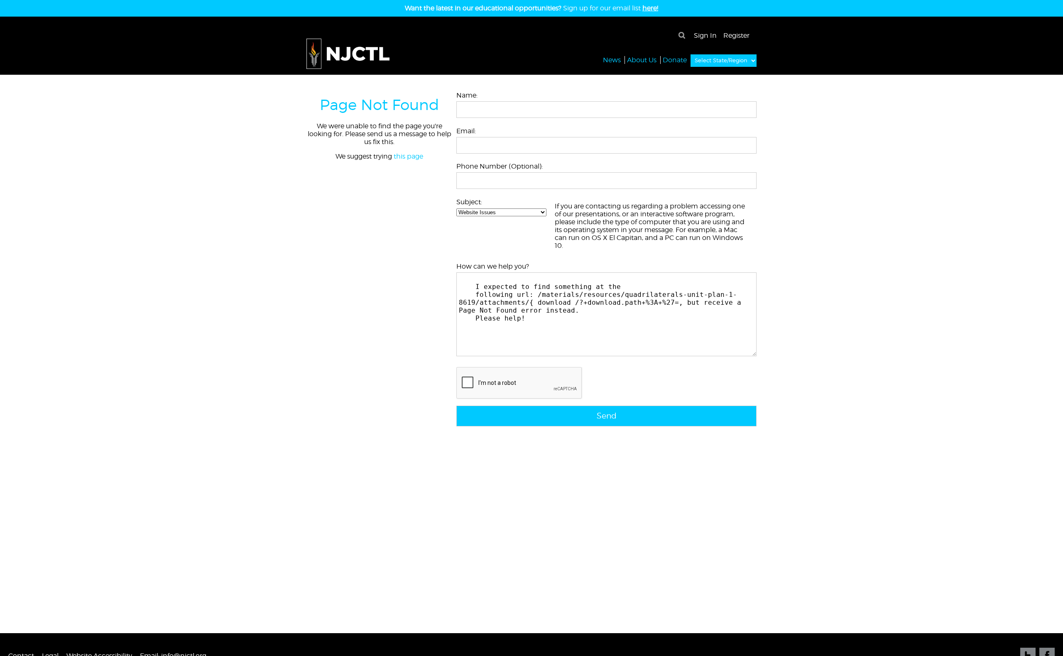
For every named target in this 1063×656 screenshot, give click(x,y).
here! (650, 8)
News (612, 60)
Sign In (705, 35)
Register (736, 35)
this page (408, 156)
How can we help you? (492, 266)
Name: (467, 95)
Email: (466, 131)
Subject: (469, 202)
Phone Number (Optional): (499, 166)
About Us (641, 60)
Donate (675, 60)
